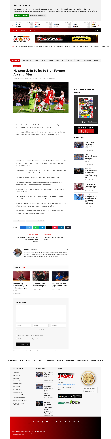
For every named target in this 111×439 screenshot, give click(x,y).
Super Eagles (27, 60)
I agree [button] (17, 15)
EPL (63, 60)
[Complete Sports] (22, 39)
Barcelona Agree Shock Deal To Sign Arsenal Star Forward (40, 285)
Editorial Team (17, 384)
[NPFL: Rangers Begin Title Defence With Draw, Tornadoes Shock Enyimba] (79, 157)
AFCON (51, 60)
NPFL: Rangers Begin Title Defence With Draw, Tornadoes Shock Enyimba (91, 158)
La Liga (70, 60)
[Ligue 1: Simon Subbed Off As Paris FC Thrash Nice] (79, 145)
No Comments (44, 78)
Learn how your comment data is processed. (51, 351)
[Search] (97, 30)
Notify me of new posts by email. (28, 339)
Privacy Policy (17, 389)
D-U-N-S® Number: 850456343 (19, 404)
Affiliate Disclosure (19, 397)
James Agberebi (30, 249)
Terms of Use (17, 381)
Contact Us (16, 375)
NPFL (43, 60)
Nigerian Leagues (42, 46)
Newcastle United (38, 221)
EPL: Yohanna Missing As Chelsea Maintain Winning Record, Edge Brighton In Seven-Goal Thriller (91, 199)
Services (22, 30)
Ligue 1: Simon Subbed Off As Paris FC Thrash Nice (90, 145)
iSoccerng (70, 360)
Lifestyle (60, 360)
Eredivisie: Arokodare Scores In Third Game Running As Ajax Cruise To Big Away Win (91, 173)
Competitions (77, 46)
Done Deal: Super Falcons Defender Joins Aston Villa (90, 186)
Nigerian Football (27, 46)
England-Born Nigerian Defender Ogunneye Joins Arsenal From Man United (20, 287)
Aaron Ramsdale (19, 221)
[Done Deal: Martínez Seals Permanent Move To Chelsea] (60, 276)
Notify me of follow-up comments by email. (31, 335)
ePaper (30, 30)
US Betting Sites (97, 360)
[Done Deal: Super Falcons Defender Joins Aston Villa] (79, 186)
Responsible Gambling (20, 400)
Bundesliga (87, 60)
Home (18, 46)
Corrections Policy (18, 395)
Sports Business (83, 360)
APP (35, 30)
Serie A (78, 60)
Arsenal (28, 221)
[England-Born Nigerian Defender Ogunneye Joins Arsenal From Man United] (21, 276)
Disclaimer (16, 386)
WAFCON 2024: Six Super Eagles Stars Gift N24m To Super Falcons (27, 239)
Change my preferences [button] (37, 15)
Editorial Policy (17, 392)
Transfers (67, 46)
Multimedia (95, 46)
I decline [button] (24, 15)
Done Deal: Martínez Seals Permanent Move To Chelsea (60, 285)
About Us (16, 372)
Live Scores (15, 60)
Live (86, 46)
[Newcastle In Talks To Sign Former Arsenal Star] (41, 112)
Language (105, 46)
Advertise (16, 378)
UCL (57, 60)
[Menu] (13, 46)
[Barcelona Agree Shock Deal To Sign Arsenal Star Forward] (41, 276)
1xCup (37, 60)
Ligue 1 (96, 60)
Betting (15, 30)
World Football (56, 46)
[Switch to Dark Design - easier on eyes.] (95, 30)
